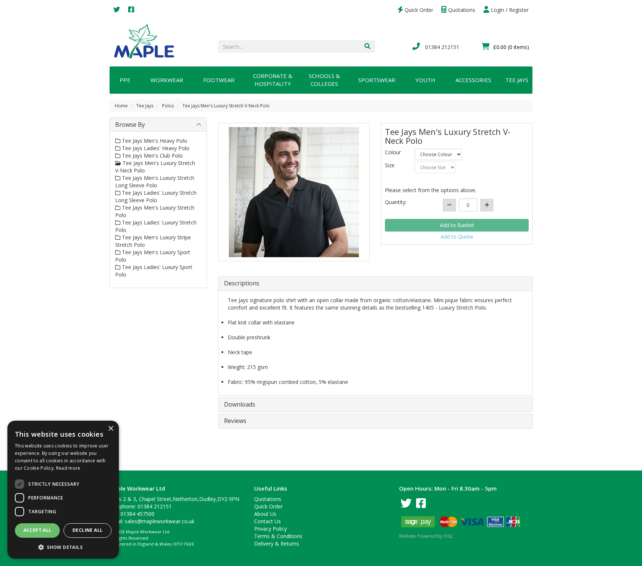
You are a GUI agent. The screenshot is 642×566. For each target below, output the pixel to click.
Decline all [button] (87, 530)
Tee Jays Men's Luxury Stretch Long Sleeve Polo (154, 181)
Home (121, 106)
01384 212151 (441, 47)
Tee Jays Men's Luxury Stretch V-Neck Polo (226, 106)
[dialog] (63, 490)
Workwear (166, 80)
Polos (168, 106)
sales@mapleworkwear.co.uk (159, 521)
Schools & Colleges (324, 79)
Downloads (239, 404)
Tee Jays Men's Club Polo (151, 155)
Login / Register (509, 9)
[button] (63, 547)
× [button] (110, 428)
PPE (125, 80)
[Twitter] (116, 9)
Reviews (235, 421)
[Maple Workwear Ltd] (147, 40)
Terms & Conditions (278, 536)
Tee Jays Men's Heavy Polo (153, 140)
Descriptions (241, 283)
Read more (68, 468)
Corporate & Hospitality (272, 79)
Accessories (473, 80)
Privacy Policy (270, 528)
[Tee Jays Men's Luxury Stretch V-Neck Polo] (294, 192)
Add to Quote (457, 236)
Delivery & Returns (276, 543)
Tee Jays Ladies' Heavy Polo (154, 148)
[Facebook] (131, 9)
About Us (265, 513)
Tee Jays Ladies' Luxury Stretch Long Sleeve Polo (156, 196)
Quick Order (418, 9)
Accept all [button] (37, 530)
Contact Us (267, 521)
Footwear (218, 80)
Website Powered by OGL (426, 536)
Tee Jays (516, 80)
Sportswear (376, 80)
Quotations (461, 9)
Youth (425, 80)
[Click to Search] (367, 46)
